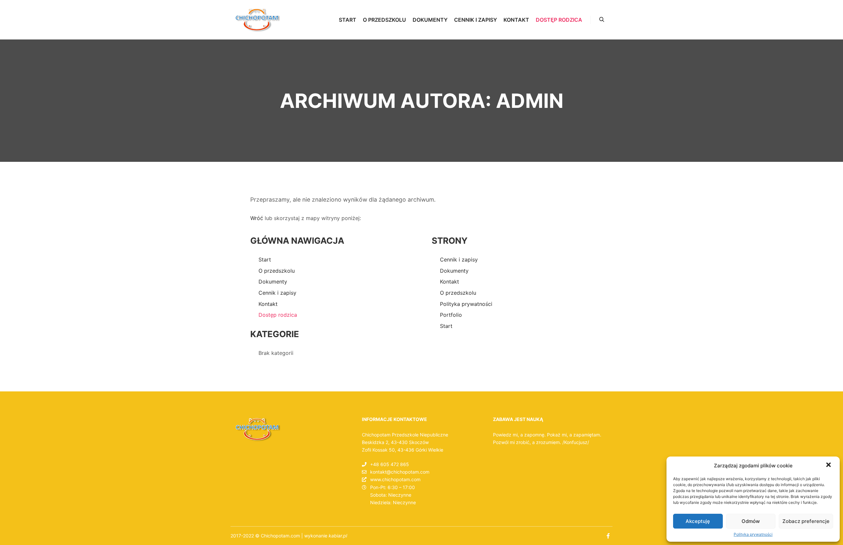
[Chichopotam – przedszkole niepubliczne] (257, 19)
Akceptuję (698, 521)
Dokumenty (272, 281)
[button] (829, 465)
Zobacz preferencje (805, 521)
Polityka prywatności (753, 534)
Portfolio (451, 314)
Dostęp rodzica (277, 314)
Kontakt (268, 304)
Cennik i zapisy (277, 292)
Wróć (256, 218)
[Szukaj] (602, 19)
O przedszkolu (276, 270)
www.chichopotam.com (395, 479)
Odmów (751, 521)
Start (264, 259)
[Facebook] (608, 536)
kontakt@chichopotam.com (399, 472)
